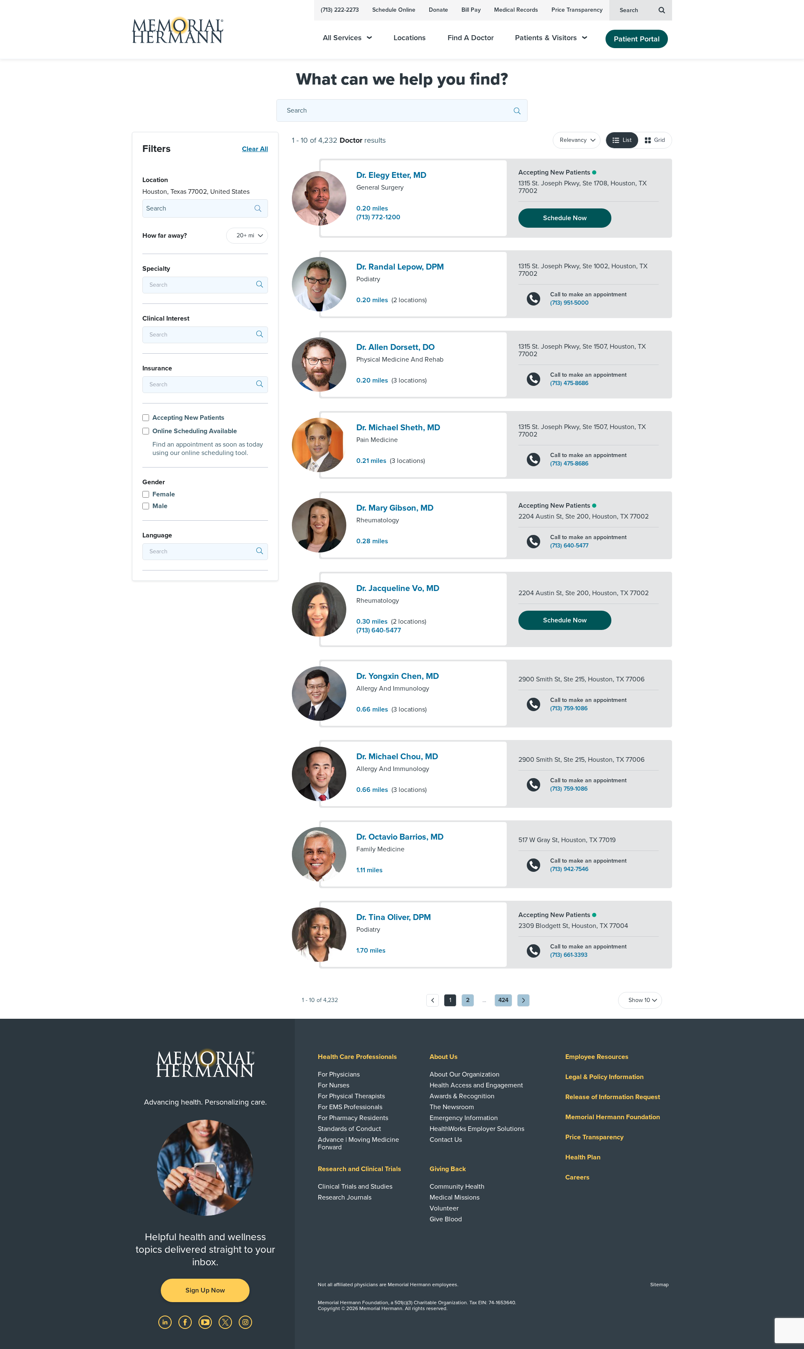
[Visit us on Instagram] (245, 1322)
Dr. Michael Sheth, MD (398, 428)
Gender (153, 482)
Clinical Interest (165, 318)
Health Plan (582, 1157)
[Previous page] (432, 1000)
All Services (342, 37)
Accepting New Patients (188, 418)
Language (157, 535)
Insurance (157, 368)
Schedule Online (393, 9)
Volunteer (444, 1208)
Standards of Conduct (349, 1129)
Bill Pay (471, 9)
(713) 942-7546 (569, 869)
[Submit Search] (517, 110)
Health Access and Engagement (476, 1085)
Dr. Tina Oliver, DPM (393, 917)
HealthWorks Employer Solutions (477, 1129)
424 (503, 1000)
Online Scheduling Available (194, 431)
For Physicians (339, 1074)
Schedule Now (565, 218)
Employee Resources (597, 1057)
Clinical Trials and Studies (355, 1186)
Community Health (457, 1186)
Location (155, 180)
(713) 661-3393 (569, 955)
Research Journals (344, 1197)
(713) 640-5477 (569, 545)
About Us (444, 1057)
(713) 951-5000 (569, 303)
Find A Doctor (471, 37)
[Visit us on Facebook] (185, 1322)
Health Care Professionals (357, 1057)
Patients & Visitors (546, 37)
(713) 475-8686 (569, 383)
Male (160, 506)
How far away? (164, 235)
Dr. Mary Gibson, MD (394, 508)
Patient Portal (637, 39)
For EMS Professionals (350, 1107)
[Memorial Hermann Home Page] (174, 29)
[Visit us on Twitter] (226, 1322)
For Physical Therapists (351, 1096)
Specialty (156, 269)
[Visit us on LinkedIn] (165, 1322)
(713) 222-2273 (340, 9)
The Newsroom (452, 1107)
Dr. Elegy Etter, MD (391, 175)
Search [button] (629, 10)
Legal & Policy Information (604, 1077)
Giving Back (448, 1169)
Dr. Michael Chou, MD (397, 757)
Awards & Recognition (462, 1096)
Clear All (255, 149)
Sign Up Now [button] (205, 1290)
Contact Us (446, 1139)
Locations (410, 37)
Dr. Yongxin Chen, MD (397, 676)
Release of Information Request (612, 1097)
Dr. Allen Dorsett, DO (395, 347)
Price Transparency (577, 9)
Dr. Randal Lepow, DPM (400, 267)
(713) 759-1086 (569, 708)
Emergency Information (464, 1118)
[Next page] (523, 1000)
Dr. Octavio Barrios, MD (399, 837)
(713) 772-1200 (378, 217)
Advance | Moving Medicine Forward (358, 1143)
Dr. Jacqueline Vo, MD (397, 588)
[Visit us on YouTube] (206, 1322)
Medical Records (516, 9)
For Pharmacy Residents (353, 1118)
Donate (438, 9)
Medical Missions (454, 1197)
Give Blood (446, 1219)
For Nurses (333, 1085)
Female (163, 494)
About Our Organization (465, 1074)
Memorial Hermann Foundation (612, 1117)
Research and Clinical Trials (359, 1169)
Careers (577, 1177)
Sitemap (659, 1284)
